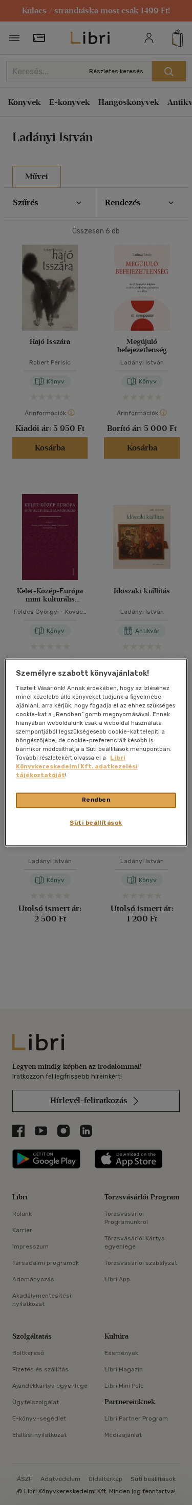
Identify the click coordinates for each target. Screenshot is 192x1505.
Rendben (96, 800)
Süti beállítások (96, 823)
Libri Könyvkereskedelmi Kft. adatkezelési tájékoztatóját (77, 767)
